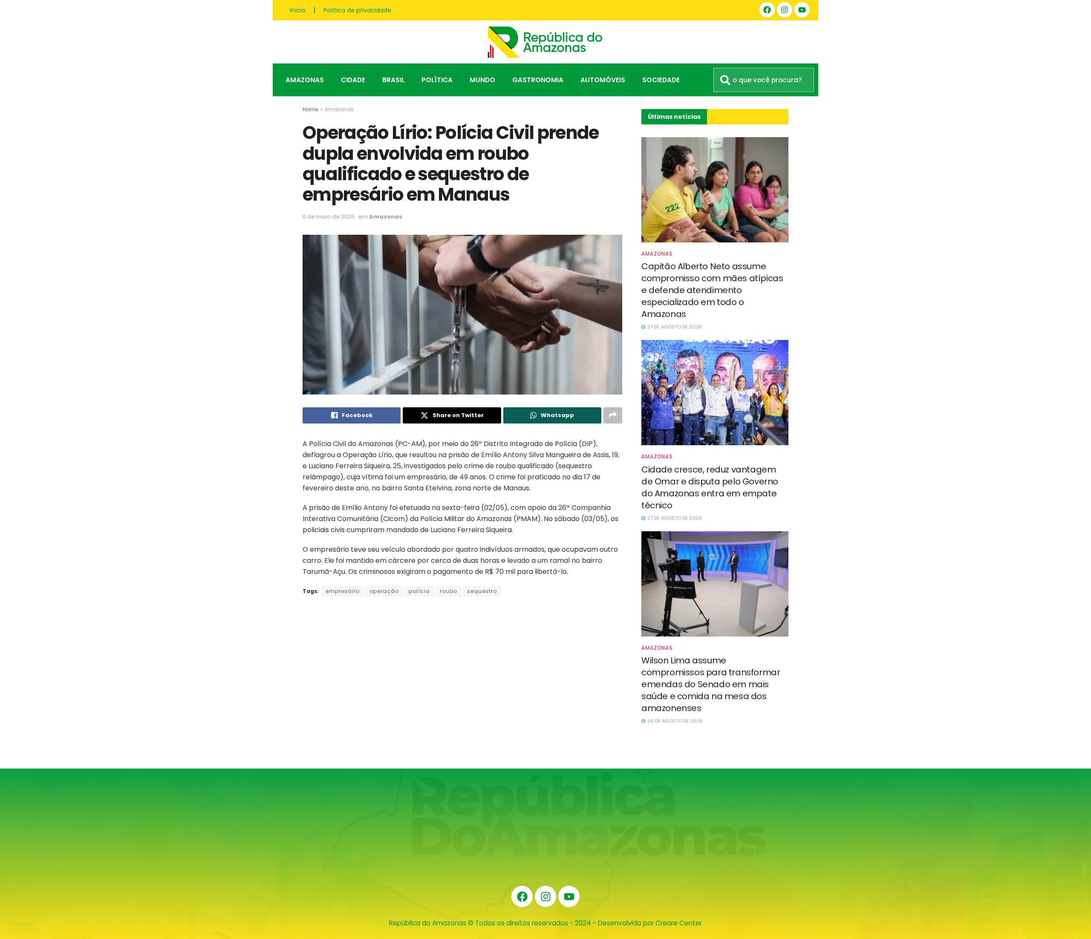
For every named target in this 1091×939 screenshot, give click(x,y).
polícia (419, 591)
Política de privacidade (357, 10)
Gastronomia (537, 79)
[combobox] (763, 80)
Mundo (482, 79)
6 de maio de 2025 (329, 217)
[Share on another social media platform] (612, 415)
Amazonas (305, 79)
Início (298, 10)
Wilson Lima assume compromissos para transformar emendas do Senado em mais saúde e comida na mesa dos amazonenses (710, 684)
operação (384, 591)
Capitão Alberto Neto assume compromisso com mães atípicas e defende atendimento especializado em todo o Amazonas (712, 290)
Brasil (393, 79)
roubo (448, 591)
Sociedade (661, 79)
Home (310, 109)
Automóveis (602, 79)
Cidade (353, 79)
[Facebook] (767, 9)
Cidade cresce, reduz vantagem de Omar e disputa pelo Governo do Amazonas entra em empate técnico (709, 487)
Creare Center (678, 923)
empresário (343, 591)
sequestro (482, 591)
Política (437, 79)
